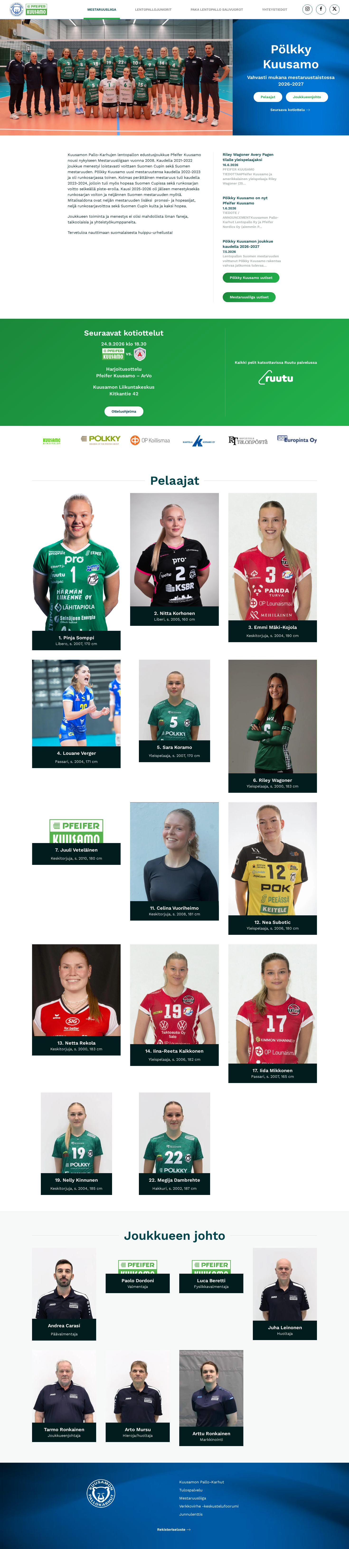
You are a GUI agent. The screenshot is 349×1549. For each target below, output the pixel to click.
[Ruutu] (276, 377)
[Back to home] (29, 9)
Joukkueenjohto (307, 97)
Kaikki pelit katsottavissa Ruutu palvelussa (276, 362)
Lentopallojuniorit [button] (153, 9)
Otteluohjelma (124, 411)
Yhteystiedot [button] (274, 9)
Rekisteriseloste (171, 1529)
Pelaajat (268, 97)
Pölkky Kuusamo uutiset (251, 278)
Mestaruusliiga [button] (101, 9)
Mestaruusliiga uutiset (249, 297)
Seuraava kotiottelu (287, 110)
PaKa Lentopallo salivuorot (217, 9)
